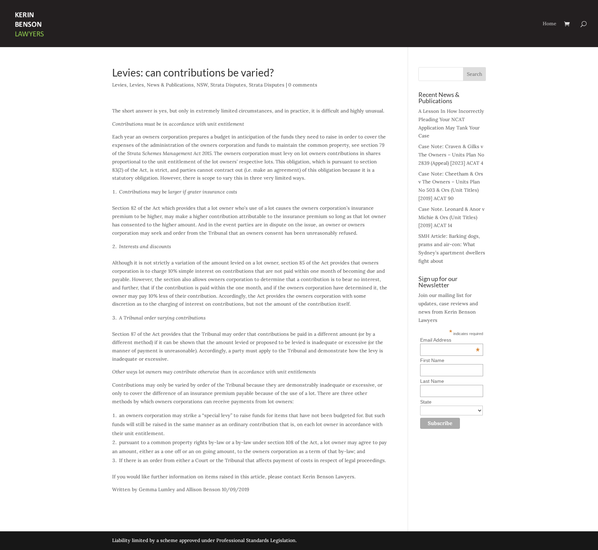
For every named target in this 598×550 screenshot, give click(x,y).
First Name (432, 360)
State (426, 402)
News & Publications (170, 85)
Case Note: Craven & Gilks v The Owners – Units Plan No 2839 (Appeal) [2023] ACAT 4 (451, 154)
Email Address (450, 340)
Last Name (432, 381)
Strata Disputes (228, 85)
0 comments (302, 85)
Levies (119, 85)
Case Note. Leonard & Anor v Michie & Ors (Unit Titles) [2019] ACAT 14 (451, 217)
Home (549, 24)
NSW (202, 85)
